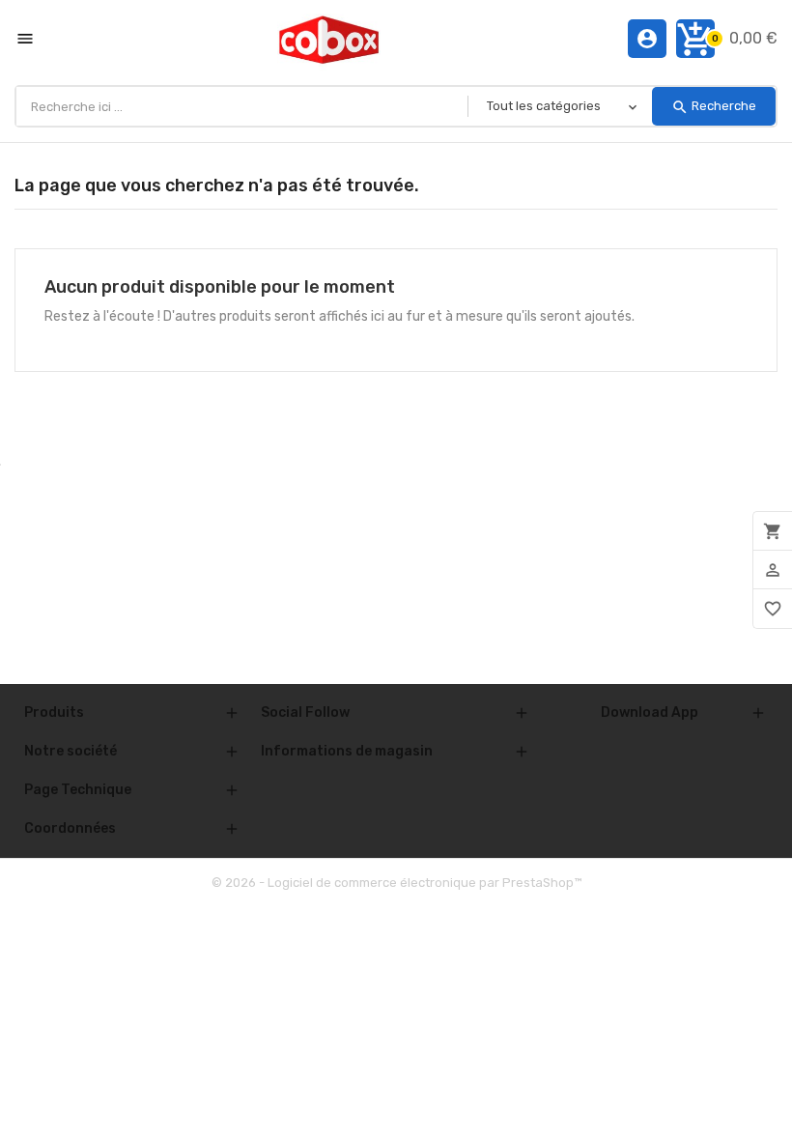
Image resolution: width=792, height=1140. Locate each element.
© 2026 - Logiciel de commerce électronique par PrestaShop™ (396, 882)
